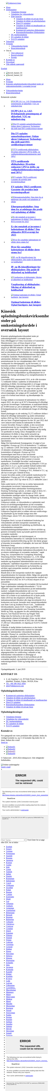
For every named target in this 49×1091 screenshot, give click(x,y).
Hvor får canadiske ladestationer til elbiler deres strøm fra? (25, 250)
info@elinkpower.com (15, 686)
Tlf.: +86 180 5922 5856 (16, 683)
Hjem (8, 7)
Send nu (4, 742)
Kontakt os (10, 60)
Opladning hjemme (18, 12)
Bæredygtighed (17, 55)
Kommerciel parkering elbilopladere (30, 30)
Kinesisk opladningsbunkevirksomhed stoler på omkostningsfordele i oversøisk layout (24, 85)
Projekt (14, 57)
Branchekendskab (18, 48)
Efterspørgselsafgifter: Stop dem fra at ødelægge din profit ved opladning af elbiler (26, 209)
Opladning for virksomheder (22, 14)
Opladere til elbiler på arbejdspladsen (30, 21)
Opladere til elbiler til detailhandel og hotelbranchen (26, 700)
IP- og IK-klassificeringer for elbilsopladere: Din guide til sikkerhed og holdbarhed (25, 269)
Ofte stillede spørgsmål (15, 64)
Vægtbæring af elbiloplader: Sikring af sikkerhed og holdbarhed (25, 287)
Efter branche (16, 16)
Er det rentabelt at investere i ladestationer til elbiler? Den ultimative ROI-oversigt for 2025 (26, 230)
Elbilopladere (11, 10)
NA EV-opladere (17, 39)
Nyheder (9, 44)
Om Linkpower (17, 53)
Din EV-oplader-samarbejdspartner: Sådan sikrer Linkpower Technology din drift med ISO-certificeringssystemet (26, 139)
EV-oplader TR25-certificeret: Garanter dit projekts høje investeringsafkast (26, 189)
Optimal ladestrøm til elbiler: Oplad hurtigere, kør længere (26, 303)
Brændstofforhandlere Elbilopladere (30, 32)
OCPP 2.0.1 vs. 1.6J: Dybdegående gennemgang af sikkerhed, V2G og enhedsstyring (26, 115)
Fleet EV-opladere (23, 23)
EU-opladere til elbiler (20, 37)
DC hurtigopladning (19, 35)
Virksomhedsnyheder (19, 46)
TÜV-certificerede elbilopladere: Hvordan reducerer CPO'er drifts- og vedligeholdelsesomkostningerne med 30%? (27, 167)
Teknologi (10, 41)
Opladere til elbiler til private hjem (29, 19)
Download (10, 62)
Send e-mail (5, 767)
